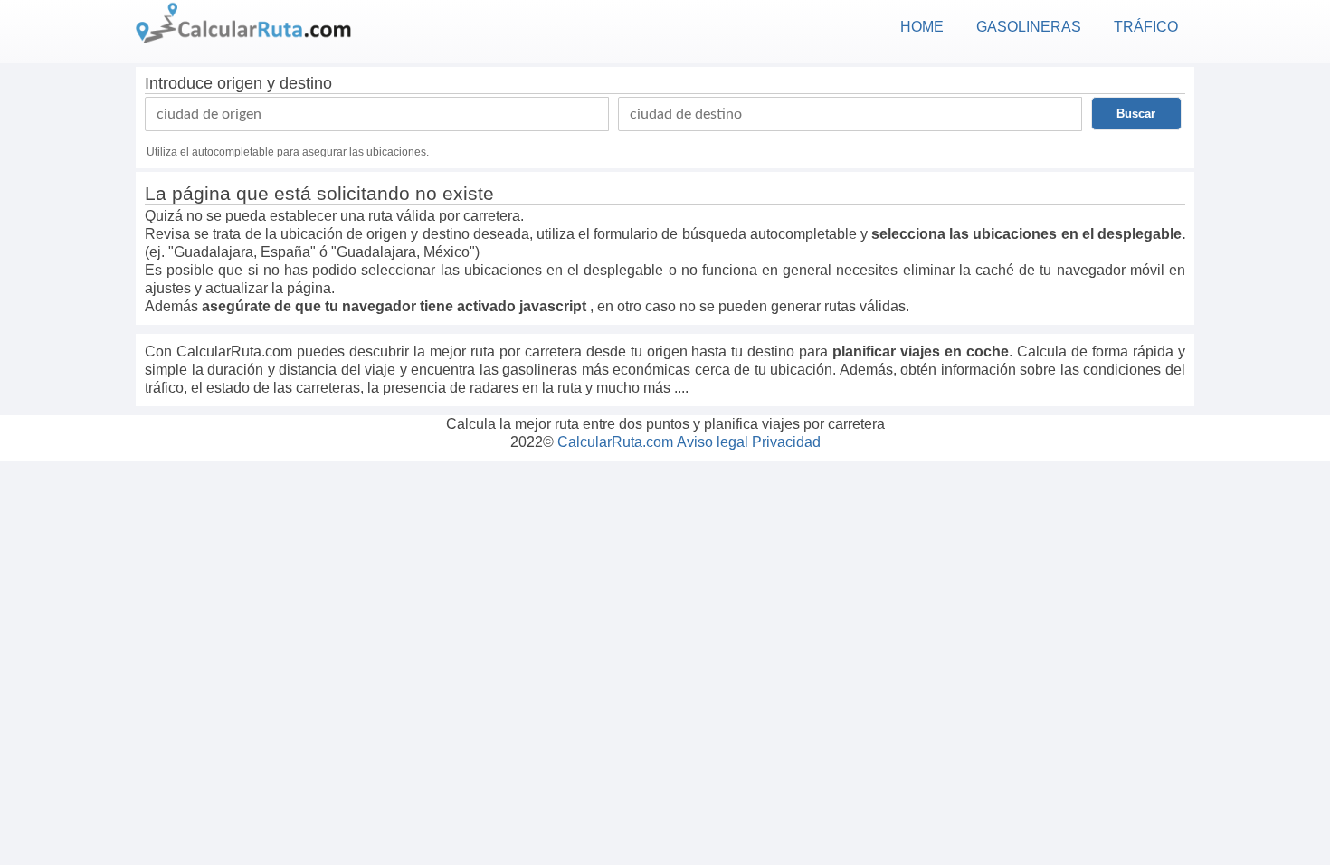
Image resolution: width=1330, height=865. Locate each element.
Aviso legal (712, 442)
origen (239, 83)
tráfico (1146, 26)
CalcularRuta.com (615, 442)
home (922, 26)
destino (306, 83)
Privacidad (786, 442)
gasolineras (1028, 26)
